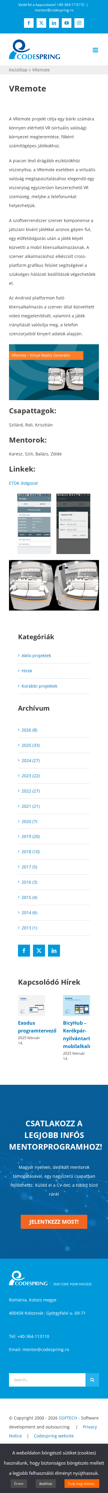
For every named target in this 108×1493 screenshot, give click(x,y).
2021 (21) (31, 806)
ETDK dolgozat (23, 483)
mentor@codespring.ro (54, 10)
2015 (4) (29, 897)
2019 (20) (31, 836)
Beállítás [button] (45, 1483)
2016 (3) (29, 882)
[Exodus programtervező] (31, 998)
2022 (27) (31, 791)
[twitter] (39, 951)
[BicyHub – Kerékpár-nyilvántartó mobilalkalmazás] (76, 998)
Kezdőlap (18, 70)
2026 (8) (29, 730)
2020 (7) (29, 821)
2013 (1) (29, 928)
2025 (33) (31, 745)
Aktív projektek (36, 655)
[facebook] (24, 951)
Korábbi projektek (39, 686)
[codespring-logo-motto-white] (50, 1272)
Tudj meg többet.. (82, 1483)
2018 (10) (31, 851)
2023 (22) (31, 775)
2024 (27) (31, 760)
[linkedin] (54, 951)
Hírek (27, 671)
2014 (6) (29, 912)
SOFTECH (68, 1418)
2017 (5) (29, 867)
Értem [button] (18, 1483)
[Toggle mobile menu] (96, 50)
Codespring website (54, 1436)
